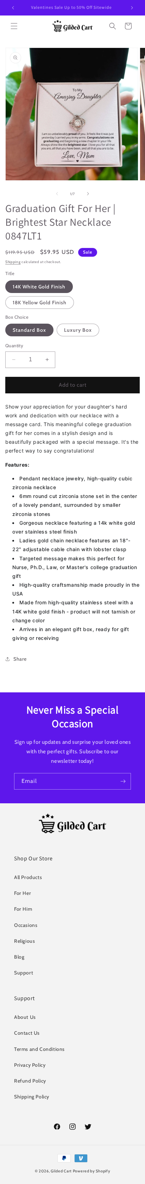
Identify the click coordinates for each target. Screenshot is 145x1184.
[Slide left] (57, 193)
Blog (19, 957)
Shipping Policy (31, 1096)
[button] (14, 26)
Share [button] (20, 659)
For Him (23, 909)
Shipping (13, 262)
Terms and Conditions (39, 1049)
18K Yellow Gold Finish (40, 302)
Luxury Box (78, 330)
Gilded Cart (61, 1171)
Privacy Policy (29, 1065)
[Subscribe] (123, 781)
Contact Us (27, 1033)
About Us (25, 1017)
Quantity (14, 345)
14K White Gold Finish (39, 286)
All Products (28, 877)
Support (23, 973)
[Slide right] (88, 193)
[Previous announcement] (13, 7)
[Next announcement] (132, 7)
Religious (24, 941)
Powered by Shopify (92, 1171)
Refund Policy (30, 1081)
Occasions (25, 925)
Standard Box (29, 330)
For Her (22, 893)
